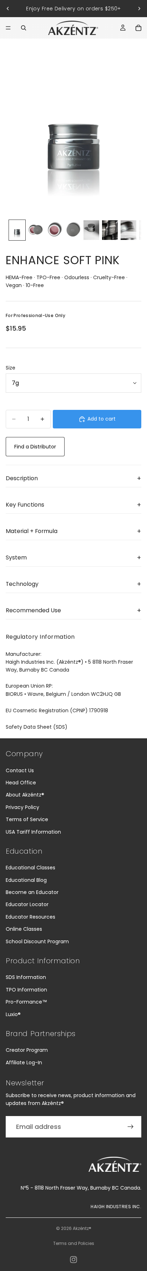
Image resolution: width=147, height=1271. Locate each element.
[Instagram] (73, 1259)
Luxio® (13, 1014)
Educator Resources (30, 916)
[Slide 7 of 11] (128, 230)
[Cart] (138, 28)
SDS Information (26, 977)
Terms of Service (27, 819)
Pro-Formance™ (26, 1001)
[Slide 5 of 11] (91, 230)
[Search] (23, 28)
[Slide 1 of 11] (17, 230)
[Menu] (8, 28)
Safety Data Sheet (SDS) (36, 726)
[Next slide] (139, 8)
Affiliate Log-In (24, 1062)
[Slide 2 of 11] (36, 230)
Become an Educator (32, 892)
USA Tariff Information (33, 831)
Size (10, 367)
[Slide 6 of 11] (110, 230)
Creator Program (27, 1050)
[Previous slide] (8, 8)
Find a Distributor (35, 446)
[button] (73, 478)
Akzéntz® (82, 1228)
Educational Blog (26, 880)
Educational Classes (30, 867)
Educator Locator (27, 904)
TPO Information (26, 989)
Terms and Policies (73, 1243)
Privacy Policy (22, 807)
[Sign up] (130, 1126)
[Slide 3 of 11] (54, 230)
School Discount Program (37, 941)
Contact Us (20, 770)
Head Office (21, 782)
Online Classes (24, 929)
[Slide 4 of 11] (73, 230)
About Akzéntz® (25, 794)
